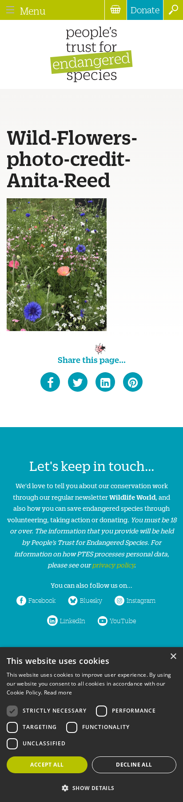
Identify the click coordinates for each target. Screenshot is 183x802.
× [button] (173, 656)
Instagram (141, 600)
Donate (145, 9)
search (173, 10)
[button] (91, 787)
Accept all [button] (47, 764)
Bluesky (91, 600)
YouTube (123, 621)
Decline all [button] (134, 764)
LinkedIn (72, 621)
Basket (115, 10)
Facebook (42, 600)
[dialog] (91, 724)
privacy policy (113, 564)
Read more (58, 692)
